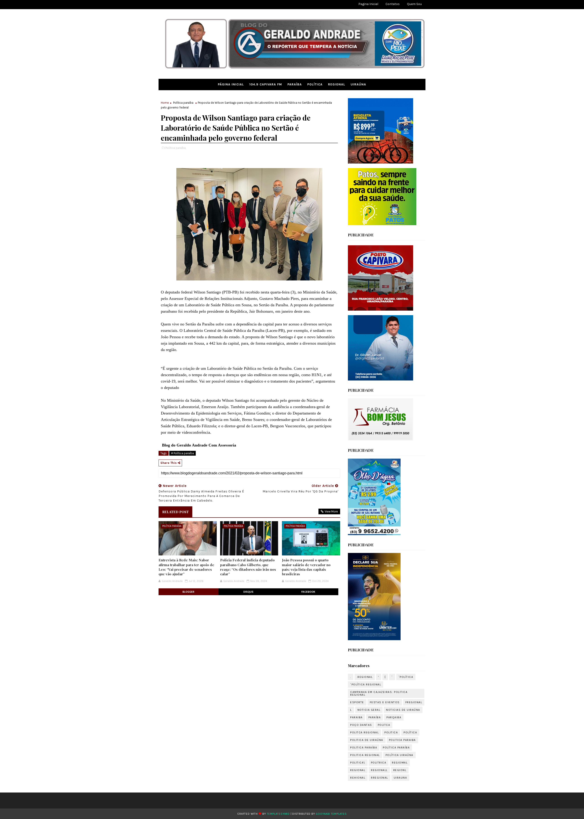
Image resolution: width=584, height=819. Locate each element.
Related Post (175, 512)
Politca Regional (364, 732)
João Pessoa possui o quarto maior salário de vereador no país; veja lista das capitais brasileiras (306, 567)
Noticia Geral (369, 709)
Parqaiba (393, 717)
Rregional (379, 777)
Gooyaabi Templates (331, 813)
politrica (378, 762)
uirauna (400, 777)
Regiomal (399, 762)
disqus (248, 591)
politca (384, 725)
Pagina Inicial (368, 4)
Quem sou (414, 4)
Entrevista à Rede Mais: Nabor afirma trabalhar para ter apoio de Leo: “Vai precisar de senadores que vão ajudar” (186, 567)
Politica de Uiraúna (366, 740)
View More (331, 511)
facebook (308, 591)
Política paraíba (183, 102)
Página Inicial (231, 84)
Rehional (357, 777)
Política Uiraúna (399, 755)
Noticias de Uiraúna (403, 709)
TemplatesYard (278, 813)
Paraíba (294, 84)
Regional (336, 84)
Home (165, 102)
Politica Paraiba (402, 740)
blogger (188, 591)
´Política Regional (365, 684)
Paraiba (356, 717)
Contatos (393, 4)
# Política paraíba (182, 453)
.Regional (365, 677)
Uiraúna (358, 84)
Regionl (400, 770)
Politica (391, 732)
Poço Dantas (361, 725)
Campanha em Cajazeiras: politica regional (378, 693)
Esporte (357, 702)
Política (315, 84)
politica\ (357, 762)
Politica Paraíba (363, 747)
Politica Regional (365, 755)
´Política (406, 677)
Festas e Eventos (385, 702)
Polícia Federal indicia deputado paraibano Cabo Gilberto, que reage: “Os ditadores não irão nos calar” (248, 567)
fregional (413, 702)
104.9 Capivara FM (265, 84)
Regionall (379, 770)
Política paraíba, (175, 148)
